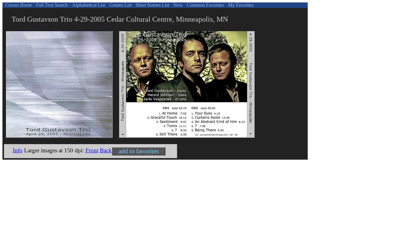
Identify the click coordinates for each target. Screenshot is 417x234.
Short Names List (151, 5)
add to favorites (138, 151)
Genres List (120, 5)
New (177, 5)
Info (18, 150)
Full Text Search (51, 5)
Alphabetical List (88, 5)
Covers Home (18, 5)
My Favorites (240, 5)
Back (106, 150)
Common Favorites (205, 5)
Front (91, 150)
